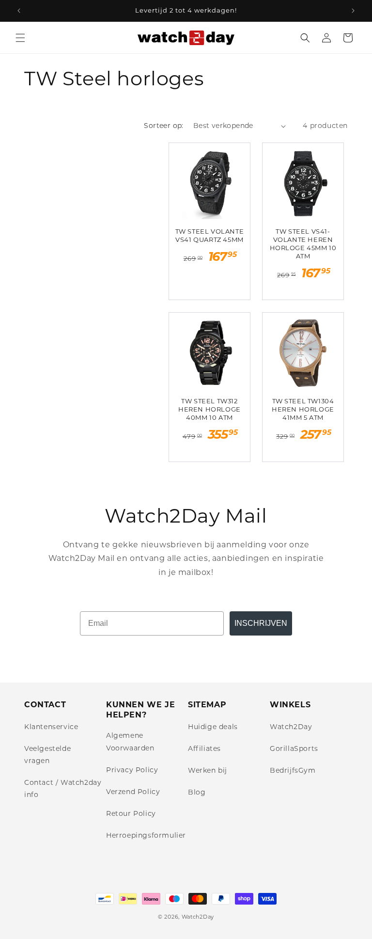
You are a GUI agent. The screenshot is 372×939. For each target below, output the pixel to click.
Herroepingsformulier (146, 835)
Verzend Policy (133, 791)
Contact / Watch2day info (62, 788)
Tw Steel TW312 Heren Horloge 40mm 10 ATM (209, 409)
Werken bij (207, 770)
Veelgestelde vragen (47, 754)
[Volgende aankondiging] (353, 10)
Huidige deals (213, 726)
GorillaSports (294, 748)
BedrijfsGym (293, 770)
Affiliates (204, 748)
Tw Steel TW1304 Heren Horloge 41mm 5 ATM (303, 409)
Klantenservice (51, 726)
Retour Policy (131, 813)
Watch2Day (291, 726)
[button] (20, 37)
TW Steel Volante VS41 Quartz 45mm (209, 235)
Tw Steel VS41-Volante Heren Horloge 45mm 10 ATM (303, 243)
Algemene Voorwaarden (130, 741)
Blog (196, 792)
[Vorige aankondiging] (19, 10)
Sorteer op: (163, 125)
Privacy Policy (132, 769)
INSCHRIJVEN (260, 623)
